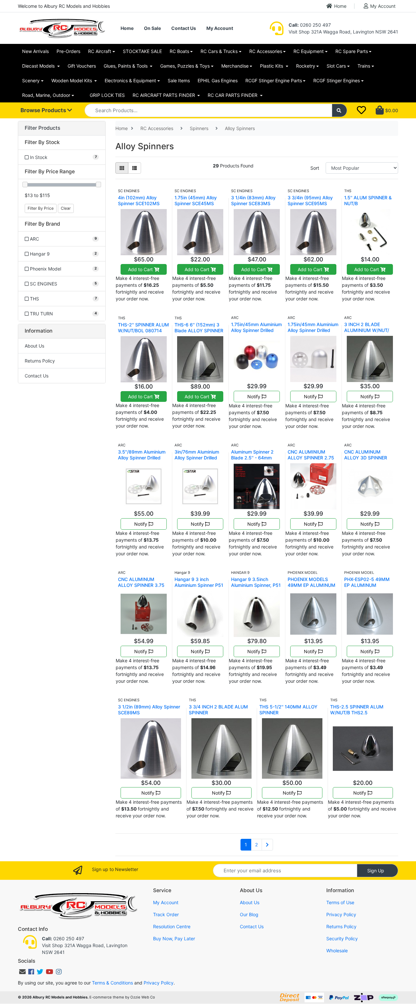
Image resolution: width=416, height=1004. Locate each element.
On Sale (152, 28)
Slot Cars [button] (336, 66)
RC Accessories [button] (265, 51)
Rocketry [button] (305, 66)
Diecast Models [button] (39, 66)
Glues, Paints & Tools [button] (126, 66)
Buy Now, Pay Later (174, 938)
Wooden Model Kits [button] (72, 80)
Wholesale (337, 950)
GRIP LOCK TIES (107, 95)
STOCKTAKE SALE (142, 51)
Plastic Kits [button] (272, 66)
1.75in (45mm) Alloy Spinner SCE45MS (196, 200)
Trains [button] (364, 66)
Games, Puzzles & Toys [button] (185, 66)
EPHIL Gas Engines (218, 80)
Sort (314, 168)
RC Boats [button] (179, 51)
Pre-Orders (68, 51)
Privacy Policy (341, 914)
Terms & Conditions (112, 982)
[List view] (134, 168)
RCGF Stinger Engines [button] (336, 80)
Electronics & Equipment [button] (130, 80)
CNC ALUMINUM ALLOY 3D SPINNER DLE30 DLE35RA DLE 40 (367, 460)
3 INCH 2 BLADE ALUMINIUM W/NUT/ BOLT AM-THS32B (366, 330)
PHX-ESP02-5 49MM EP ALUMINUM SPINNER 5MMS (367, 585)
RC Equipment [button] (308, 51)
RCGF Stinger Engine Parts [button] (273, 80)
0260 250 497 (310, 25)
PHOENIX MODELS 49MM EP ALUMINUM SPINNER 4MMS (311, 585)
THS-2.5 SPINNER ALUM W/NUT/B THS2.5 (357, 709)
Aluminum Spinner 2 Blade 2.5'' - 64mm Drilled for (252, 457)
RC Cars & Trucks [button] (219, 51)
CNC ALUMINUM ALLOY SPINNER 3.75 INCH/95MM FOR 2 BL (142, 585)
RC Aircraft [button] (99, 51)
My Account (383, 6)
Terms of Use (340, 902)
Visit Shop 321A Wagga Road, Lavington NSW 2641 (343, 31)
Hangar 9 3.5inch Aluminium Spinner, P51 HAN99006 (256, 585)
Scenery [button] (31, 80)
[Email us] (22, 972)
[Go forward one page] (267, 845)
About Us (34, 346)
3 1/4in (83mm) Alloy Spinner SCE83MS (253, 200)
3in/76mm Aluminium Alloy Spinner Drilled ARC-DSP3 (197, 457)
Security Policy (342, 938)
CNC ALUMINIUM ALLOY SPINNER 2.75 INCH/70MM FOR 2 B (311, 457)
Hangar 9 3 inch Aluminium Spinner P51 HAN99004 (199, 585)
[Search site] (339, 110)
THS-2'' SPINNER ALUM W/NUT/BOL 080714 (143, 327)
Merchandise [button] (235, 66)
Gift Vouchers (82, 66)
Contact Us (183, 28)
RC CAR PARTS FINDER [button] (233, 95)
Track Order (166, 914)
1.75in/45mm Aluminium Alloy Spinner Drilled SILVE (313, 330)
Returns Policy (40, 360)
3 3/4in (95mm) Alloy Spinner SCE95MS (310, 200)
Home (340, 6)
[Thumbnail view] (121, 168)
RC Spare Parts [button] (351, 51)
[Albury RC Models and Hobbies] (62, 27)
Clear (66, 208)
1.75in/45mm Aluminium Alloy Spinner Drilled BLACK (256, 330)
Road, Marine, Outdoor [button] (46, 95)
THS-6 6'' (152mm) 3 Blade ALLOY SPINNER (199, 327)
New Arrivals (35, 51)
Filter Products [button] (42, 128)
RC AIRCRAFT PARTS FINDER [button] (164, 95)
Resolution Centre (171, 926)
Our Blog (249, 914)
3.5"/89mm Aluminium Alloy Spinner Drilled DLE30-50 (141, 457)
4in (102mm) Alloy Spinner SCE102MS (139, 200)
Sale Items (179, 80)
